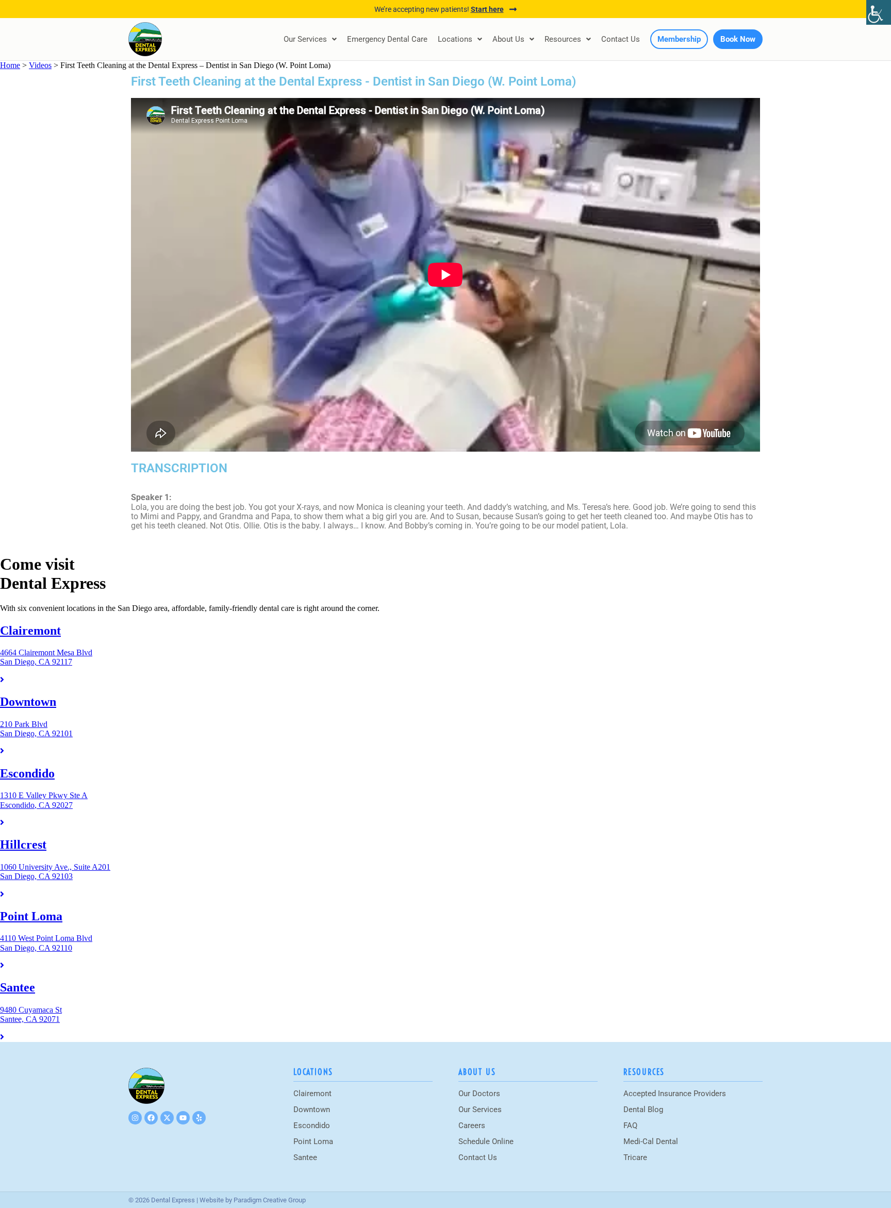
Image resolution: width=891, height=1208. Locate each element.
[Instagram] (135, 1117)
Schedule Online (486, 1141)
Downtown (311, 1109)
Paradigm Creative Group (270, 1200)
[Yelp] (199, 1117)
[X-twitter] (167, 1117)
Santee (305, 1157)
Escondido (311, 1125)
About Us (508, 39)
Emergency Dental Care (387, 39)
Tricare (635, 1157)
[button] (310, 39)
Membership (679, 39)
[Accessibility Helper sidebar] (878, 12)
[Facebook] (151, 1117)
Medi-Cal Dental (650, 1141)
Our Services (305, 39)
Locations (455, 39)
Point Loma (313, 1141)
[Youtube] (183, 1117)
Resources (562, 39)
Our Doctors (479, 1093)
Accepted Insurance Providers (674, 1093)
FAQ (630, 1125)
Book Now (737, 39)
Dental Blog (643, 1109)
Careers (471, 1125)
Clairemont (312, 1093)
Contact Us (620, 39)
